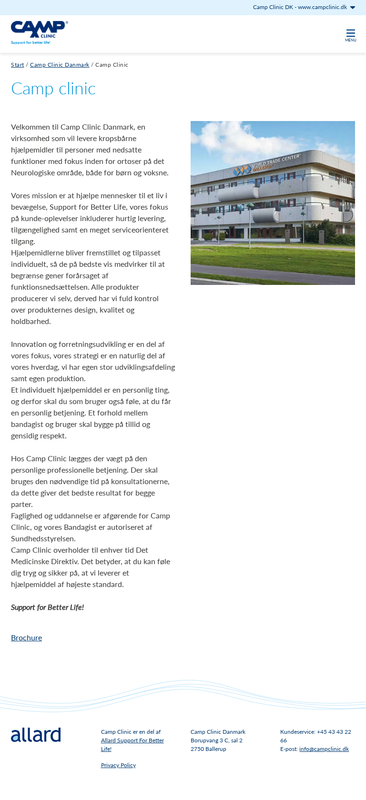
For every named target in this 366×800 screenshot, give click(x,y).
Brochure (26, 637)
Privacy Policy (118, 765)
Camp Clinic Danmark (60, 65)
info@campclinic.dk (324, 749)
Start (17, 65)
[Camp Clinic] (39, 29)
